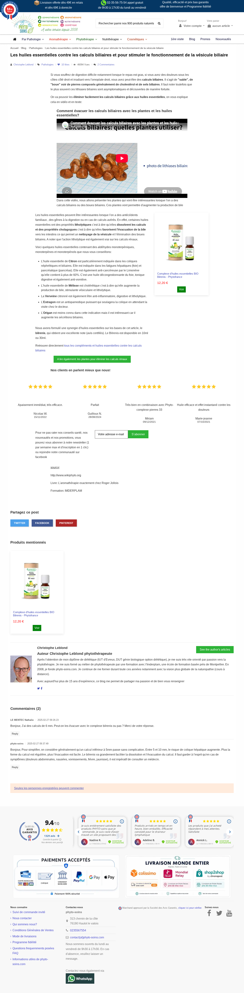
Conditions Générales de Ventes (33, 930)
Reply (15, 733)
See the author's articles (215, 649)
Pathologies (47, 64)
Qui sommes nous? (25, 924)
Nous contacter (22, 918)
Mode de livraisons (24, 936)
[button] (32, 39)
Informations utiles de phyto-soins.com (30, 962)
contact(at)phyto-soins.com (87, 937)
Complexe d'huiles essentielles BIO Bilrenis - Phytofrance (177, 275)
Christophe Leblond (23, 64)
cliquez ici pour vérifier (189, 908)
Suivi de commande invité (29, 912)
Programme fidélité (24, 942)
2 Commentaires (106, 64)
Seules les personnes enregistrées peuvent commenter (49, 788)
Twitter (19, 523)
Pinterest (66, 523)
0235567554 (78, 930)
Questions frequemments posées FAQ (33, 951)
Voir (181, 289)
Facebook (42, 523)
